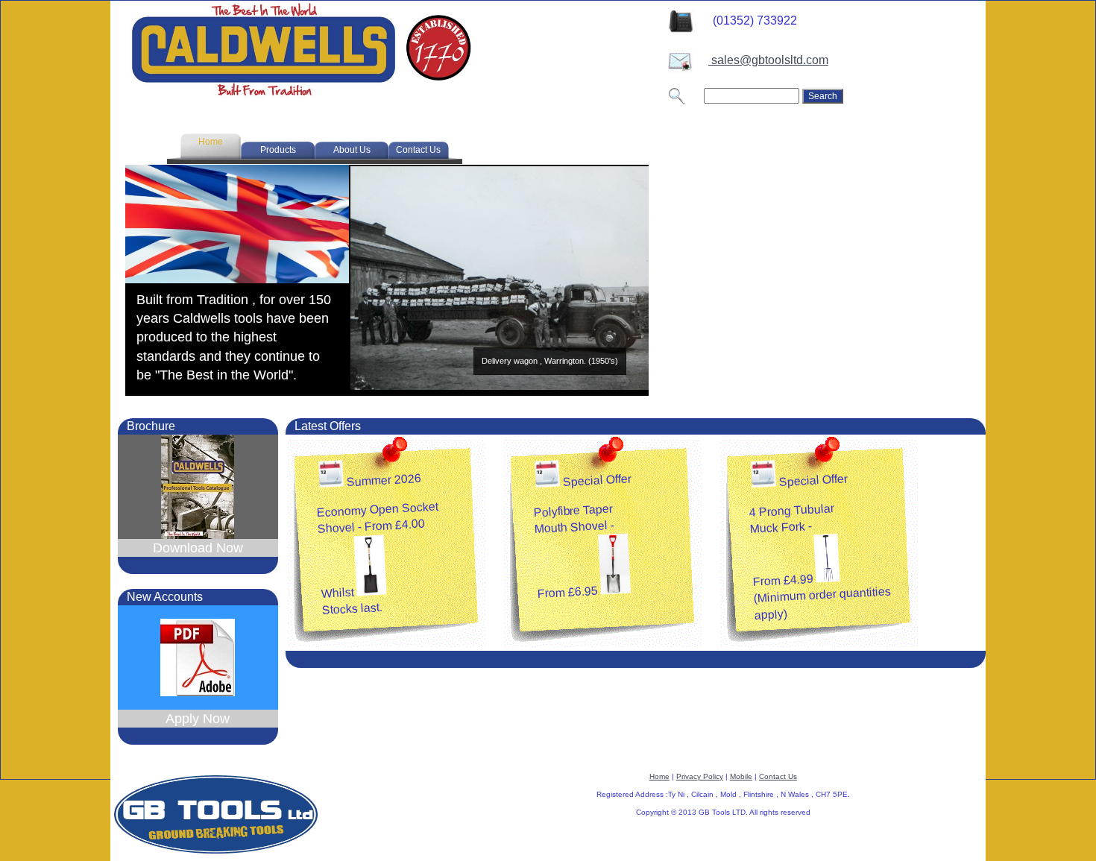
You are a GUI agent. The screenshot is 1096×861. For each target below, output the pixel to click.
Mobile (741, 776)
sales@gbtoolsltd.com (768, 60)
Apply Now (198, 718)
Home (659, 776)
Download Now (198, 547)
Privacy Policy (699, 776)
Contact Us (778, 776)
